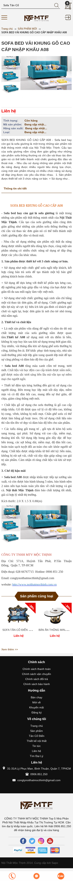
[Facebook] (23, 841)
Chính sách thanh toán (37, 668)
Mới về (36, 702)
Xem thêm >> (9, 649)
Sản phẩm (36, 730)
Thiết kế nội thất (37, 740)
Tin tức (36, 745)
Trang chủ (36, 725)
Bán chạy (36, 697)
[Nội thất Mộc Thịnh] (37, 17)
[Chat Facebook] (36, 876)
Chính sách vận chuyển (36, 674)
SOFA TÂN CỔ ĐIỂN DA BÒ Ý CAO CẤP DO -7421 (33, 629)
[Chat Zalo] (61, 876)
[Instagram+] (41, 841)
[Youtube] (50, 841)
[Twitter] (32, 841)
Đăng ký (37, 712)
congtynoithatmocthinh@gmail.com (39, 780)
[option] (18, 624)
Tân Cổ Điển (36, 735)
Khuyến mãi (36, 707)
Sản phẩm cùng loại (36, 596)
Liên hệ (36, 751)
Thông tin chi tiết (15, 188)
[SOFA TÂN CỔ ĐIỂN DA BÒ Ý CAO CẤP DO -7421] (18, 614)
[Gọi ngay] (12, 876)
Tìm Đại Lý (36, 756)
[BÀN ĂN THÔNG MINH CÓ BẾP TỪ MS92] (55, 614)
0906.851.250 (38, 774)
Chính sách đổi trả (36, 679)
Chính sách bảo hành (36, 684)
